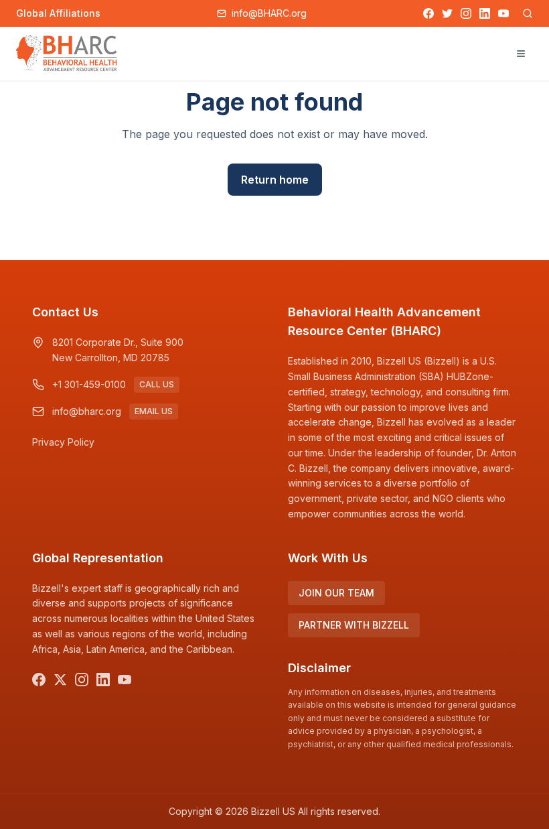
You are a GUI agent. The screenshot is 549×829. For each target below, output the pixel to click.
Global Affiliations (58, 13)
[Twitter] (447, 13)
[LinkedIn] (484, 13)
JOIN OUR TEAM (336, 592)
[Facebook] (428, 13)
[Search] (527, 13)
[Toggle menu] (521, 54)
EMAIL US (154, 411)
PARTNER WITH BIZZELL (354, 625)
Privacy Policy (63, 442)
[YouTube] (503, 13)
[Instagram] (466, 13)
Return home (275, 179)
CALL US (156, 384)
